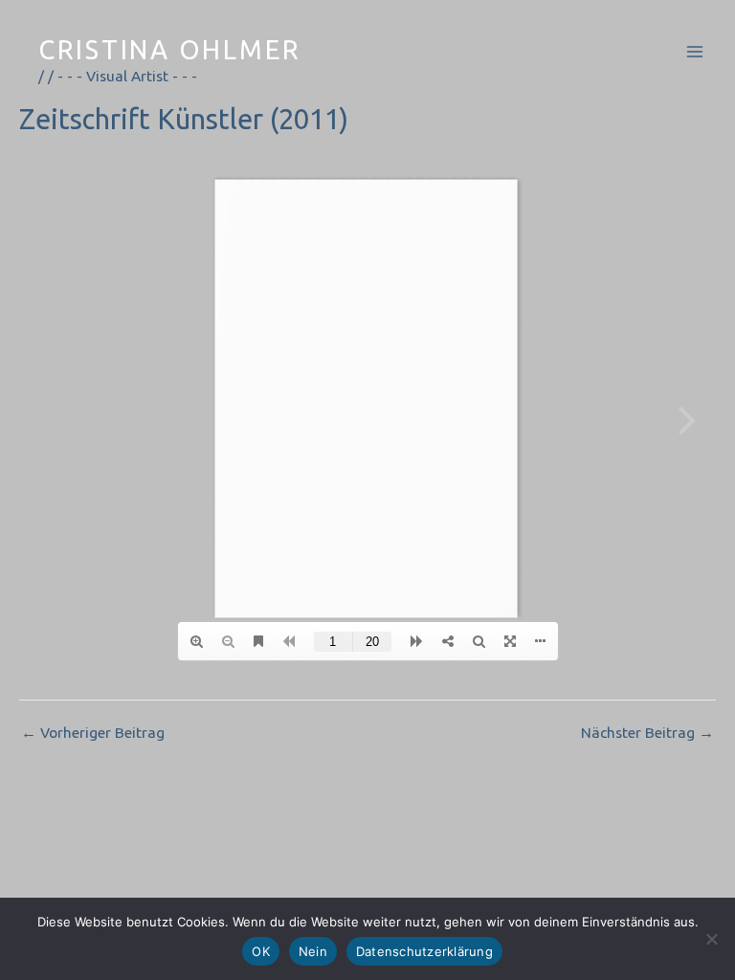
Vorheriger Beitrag (93, 733)
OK (261, 951)
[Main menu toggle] (695, 51)
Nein (313, 951)
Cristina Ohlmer (169, 49)
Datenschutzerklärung (424, 951)
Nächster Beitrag (647, 733)
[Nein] (711, 938)
